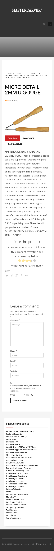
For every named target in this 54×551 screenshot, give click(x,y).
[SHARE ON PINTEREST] (21, 275)
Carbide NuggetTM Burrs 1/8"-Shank (21, 449)
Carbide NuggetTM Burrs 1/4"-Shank (21, 447)
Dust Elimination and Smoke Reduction (22, 465)
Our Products (28, 78)
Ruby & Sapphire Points (16, 504)
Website (13, 371)
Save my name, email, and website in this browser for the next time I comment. (25, 388)
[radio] (19, 261)
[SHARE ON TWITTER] (7, 275)
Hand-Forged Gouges (15, 481)
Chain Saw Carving (14, 455)
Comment (15, 320)
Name (13, 351)
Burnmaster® (12, 442)
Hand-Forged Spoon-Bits (16, 484)
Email (13, 361)
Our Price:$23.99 (15, 144)
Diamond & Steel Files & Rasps (19, 457)
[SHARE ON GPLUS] (17, 275)
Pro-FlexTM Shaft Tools (15, 502)
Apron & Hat (11, 439)
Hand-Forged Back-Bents (16, 476)
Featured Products (33, 76)
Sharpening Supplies (15, 507)
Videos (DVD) (11, 512)
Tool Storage (11, 510)
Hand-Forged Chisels (15, 478)
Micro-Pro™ (11, 497)
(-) (25, 436)
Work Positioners (13, 518)
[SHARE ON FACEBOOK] (12, 275)
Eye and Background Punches (18, 468)
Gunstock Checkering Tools (17, 470)
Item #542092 (28, 138)
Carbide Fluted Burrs (14, 444)
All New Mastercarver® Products (22, 75)
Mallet (8, 491)
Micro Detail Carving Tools (17, 494)
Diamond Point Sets (14, 460)
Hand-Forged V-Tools (15, 486)
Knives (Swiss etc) (13, 489)
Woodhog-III (11, 515)
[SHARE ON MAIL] (26, 275)
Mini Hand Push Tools (15, 499)
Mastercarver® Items (15, 436)
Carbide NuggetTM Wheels (17, 452)
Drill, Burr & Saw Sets (15, 463)
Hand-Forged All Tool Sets (17, 473)
